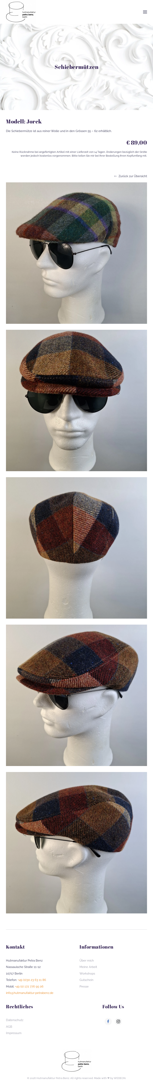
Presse (84, 986)
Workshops (87, 973)
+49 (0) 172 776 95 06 (29, 986)
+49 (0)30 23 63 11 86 (32, 980)
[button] (145, 12)
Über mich (86, 960)
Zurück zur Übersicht (133, 176)
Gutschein (86, 980)
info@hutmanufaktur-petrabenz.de (29, 993)
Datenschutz (14, 1020)
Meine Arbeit (88, 967)
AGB (9, 1026)
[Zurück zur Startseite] (21, 12)
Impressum (14, 1033)
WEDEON (120, 1078)
